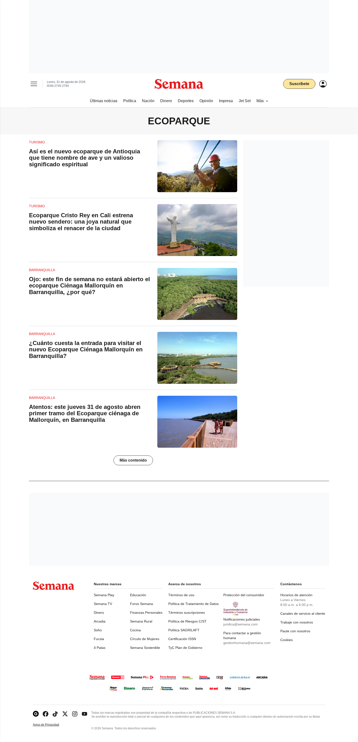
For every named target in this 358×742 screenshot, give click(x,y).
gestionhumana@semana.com (247, 643)
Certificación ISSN (182, 639)
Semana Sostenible (145, 648)
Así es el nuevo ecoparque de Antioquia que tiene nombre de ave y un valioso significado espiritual (84, 158)
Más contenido (133, 460)
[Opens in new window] (45, 714)
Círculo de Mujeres (144, 639)
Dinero (99, 612)
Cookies (286, 640)
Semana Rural (141, 621)
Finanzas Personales (146, 612)
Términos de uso (181, 595)
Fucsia (99, 639)
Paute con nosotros (295, 631)
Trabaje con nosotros (296, 622)
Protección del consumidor (243, 595)
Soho (98, 630)
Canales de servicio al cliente (302, 613)
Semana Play (104, 595)
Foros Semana (141, 604)
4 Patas (99, 648)
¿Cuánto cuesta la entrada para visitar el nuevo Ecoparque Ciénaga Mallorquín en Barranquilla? (86, 349)
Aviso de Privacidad (51, 725)
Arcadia (99, 621)
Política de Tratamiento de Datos (193, 604)
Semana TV (103, 604)
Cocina (135, 630)
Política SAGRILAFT (183, 630)
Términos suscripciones (186, 612)
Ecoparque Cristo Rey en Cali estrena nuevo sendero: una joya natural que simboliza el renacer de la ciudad (81, 221)
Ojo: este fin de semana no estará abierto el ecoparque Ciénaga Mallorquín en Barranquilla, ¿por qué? (89, 285)
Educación (138, 595)
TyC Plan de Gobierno (185, 648)
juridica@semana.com (240, 624)
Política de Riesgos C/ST (187, 621)
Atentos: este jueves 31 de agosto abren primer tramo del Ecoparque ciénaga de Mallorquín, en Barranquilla (85, 413)
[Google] (36, 714)
